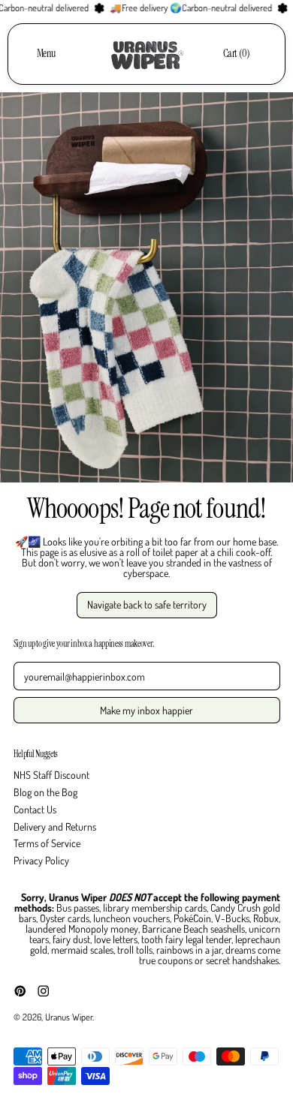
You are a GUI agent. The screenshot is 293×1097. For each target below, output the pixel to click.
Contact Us (35, 809)
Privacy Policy (41, 860)
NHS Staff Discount (51, 774)
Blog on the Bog (45, 792)
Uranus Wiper (68, 1017)
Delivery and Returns (55, 826)
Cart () (236, 56)
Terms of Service (47, 843)
